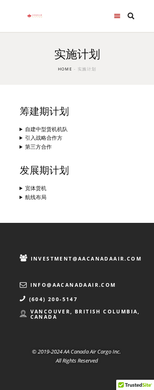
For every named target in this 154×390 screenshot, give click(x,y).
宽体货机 (35, 188)
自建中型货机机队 (46, 129)
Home (65, 69)
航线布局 (35, 197)
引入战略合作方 (43, 137)
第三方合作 (38, 146)
